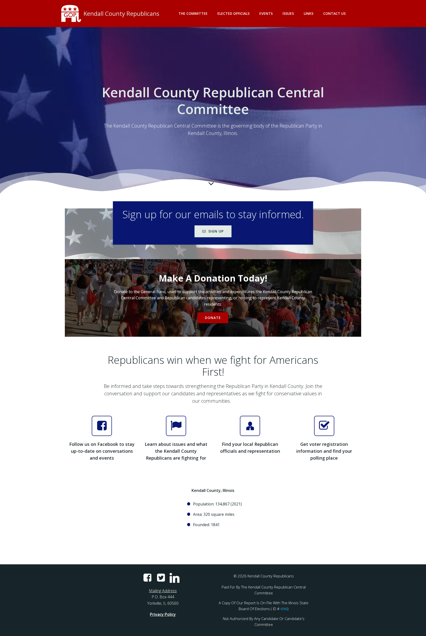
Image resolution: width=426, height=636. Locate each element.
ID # (276, 608)
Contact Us (334, 13)
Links (308, 13)
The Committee (193, 13)
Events (266, 13)
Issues (288, 13)
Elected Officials (233, 13)
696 (284, 608)
